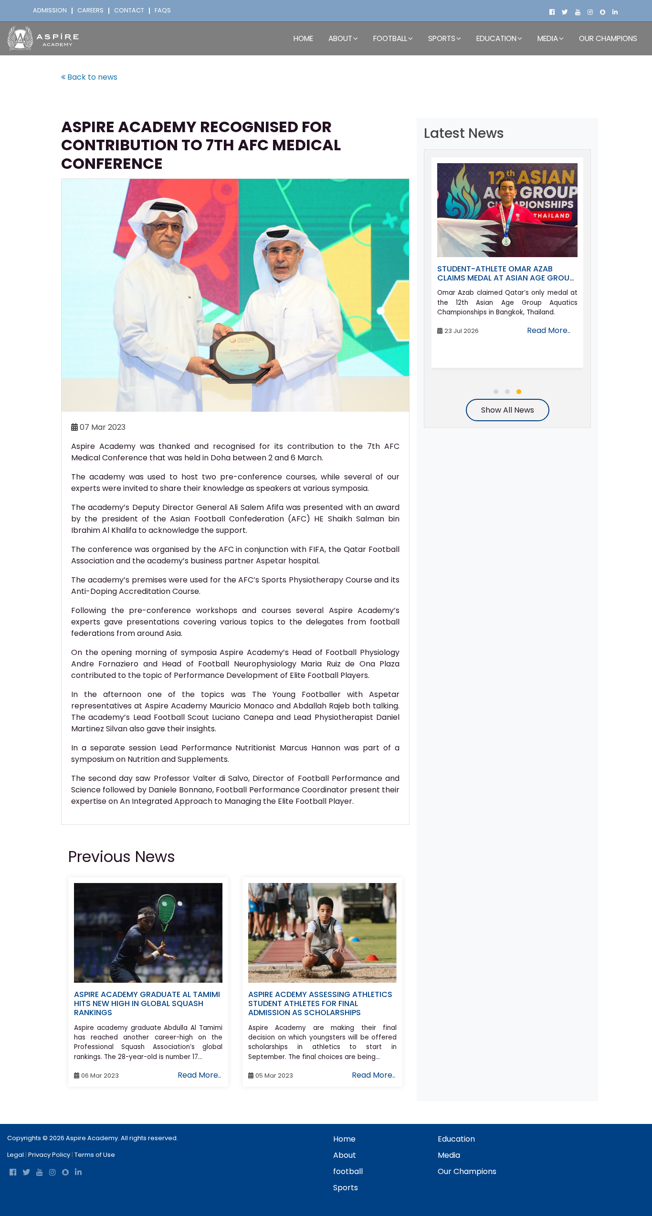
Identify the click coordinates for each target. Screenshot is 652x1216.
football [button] (390, 38)
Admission (50, 11)
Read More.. (199, 1075)
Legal (15, 1155)
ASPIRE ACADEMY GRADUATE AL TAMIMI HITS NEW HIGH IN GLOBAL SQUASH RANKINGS (147, 1003)
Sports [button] (441, 38)
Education (456, 1138)
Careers (90, 11)
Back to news (91, 77)
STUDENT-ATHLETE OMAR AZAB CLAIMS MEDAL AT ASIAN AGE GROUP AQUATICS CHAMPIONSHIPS (505, 277)
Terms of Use (94, 1155)
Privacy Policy (49, 1155)
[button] (496, 391)
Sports (345, 1187)
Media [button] (547, 38)
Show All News (507, 410)
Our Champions (608, 38)
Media (449, 1155)
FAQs (163, 11)
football (348, 1171)
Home (303, 38)
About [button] (340, 38)
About (344, 1155)
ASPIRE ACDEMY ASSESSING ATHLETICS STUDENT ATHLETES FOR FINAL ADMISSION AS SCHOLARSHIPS (320, 1003)
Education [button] (496, 38)
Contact (129, 11)
